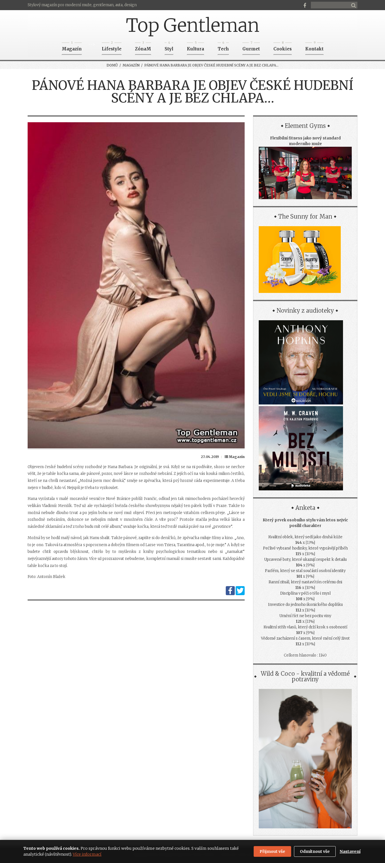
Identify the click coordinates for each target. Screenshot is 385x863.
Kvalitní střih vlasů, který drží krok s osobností (305, 627)
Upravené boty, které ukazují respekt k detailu (305, 559)
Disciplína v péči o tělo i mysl (305, 593)
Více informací (87, 854)
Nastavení (350, 851)
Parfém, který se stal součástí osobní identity (305, 570)
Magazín (72, 47)
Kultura (195, 47)
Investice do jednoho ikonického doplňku (305, 604)
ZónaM (143, 47)
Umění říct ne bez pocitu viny (305, 615)
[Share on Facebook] (230, 593)
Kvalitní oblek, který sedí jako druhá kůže (305, 537)
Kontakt (314, 47)
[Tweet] (240, 593)
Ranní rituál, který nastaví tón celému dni (305, 582)
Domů (112, 65)
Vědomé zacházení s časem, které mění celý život (305, 638)
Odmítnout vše (315, 851)
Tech (223, 47)
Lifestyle (111, 47)
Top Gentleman (193, 25)
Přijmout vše (272, 851)
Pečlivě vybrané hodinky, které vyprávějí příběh (305, 548)
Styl (169, 47)
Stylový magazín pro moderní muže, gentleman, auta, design (82, 5)
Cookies (282, 47)
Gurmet (251, 47)
